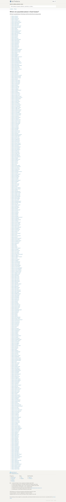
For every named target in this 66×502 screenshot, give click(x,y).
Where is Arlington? (15, 19)
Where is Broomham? (15, 64)
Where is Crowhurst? (15, 124)
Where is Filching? (15, 162)
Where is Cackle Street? (16, 80)
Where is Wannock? (15, 435)
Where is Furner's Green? (16, 187)
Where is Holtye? (15, 232)
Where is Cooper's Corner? (16, 113)
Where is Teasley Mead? (16, 401)
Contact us (30, 478)
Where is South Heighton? (16, 380)
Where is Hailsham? (15, 206)
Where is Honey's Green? (16, 233)
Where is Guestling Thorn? (16, 202)
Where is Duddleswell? (16, 139)
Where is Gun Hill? (15, 203)
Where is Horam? (15, 237)
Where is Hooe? (14, 234)
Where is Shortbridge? (15, 371)
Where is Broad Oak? (15, 58)
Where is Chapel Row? (16, 95)
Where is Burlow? (15, 71)
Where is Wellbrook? (15, 441)
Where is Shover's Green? (16, 374)
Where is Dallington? (15, 128)
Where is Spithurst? (15, 383)
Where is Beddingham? (16, 32)
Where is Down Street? (16, 138)
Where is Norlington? (15, 303)
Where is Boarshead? (15, 46)
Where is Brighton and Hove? (17, 56)
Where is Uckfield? (15, 423)
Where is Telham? (15, 402)
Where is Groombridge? (16, 198)
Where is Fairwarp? (15, 160)
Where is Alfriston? (15, 17)
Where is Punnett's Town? (16, 345)
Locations (11, 9)
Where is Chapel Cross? (16, 93)
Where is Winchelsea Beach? (17, 456)
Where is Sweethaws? (15, 397)
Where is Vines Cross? (16, 430)
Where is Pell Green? (15, 324)
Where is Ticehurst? (15, 413)
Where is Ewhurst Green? (16, 156)
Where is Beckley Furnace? (16, 30)
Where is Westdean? (15, 443)
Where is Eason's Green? (16, 143)
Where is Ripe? (14, 349)
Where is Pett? (14, 327)
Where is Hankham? (15, 212)
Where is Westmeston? (16, 446)
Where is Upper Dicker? (16, 425)
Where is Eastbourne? (15, 150)
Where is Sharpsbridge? (16, 369)
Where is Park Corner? (16, 320)
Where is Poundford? (15, 341)
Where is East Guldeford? (16, 146)
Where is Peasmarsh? (15, 323)
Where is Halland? (15, 208)
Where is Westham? (15, 445)
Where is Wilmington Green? (17, 454)
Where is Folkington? (15, 175)
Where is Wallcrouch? (15, 434)
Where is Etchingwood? (16, 155)
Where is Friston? (15, 186)
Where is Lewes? (15, 258)
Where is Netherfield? (15, 296)
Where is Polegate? (15, 337)
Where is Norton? (15, 313)
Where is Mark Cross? (15, 276)
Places (15, 9)
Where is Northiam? (15, 312)
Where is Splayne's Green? (16, 385)
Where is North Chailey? (16, 306)
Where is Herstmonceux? (16, 224)
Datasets (22, 478)
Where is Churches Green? (16, 104)
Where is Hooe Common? (16, 235)
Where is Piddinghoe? (15, 330)
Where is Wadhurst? (15, 432)
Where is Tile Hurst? (15, 416)
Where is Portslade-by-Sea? (16, 339)
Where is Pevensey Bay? (16, 329)
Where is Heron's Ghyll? (16, 223)
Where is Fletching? (15, 170)
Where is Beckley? (15, 29)
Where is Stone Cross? (16, 390)
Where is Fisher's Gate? (16, 165)
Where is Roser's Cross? (16, 355)
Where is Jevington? (15, 249)
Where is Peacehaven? (16, 322)
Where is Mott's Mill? (15, 288)
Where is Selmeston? (15, 367)
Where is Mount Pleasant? (16, 291)
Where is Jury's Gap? (15, 251)
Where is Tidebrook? (15, 414)
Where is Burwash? (15, 74)
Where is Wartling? (15, 438)
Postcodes (13, 481)
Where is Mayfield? (15, 282)
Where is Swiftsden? (15, 398)
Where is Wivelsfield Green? (17, 464)
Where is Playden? (15, 333)
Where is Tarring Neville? (16, 399)
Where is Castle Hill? (15, 87)
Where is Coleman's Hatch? (16, 109)
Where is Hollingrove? (15, 228)
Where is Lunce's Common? (16, 270)
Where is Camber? (15, 85)
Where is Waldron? (15, 433)
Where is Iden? (14, 244)
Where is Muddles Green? (16, 293)
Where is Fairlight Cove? (16, 159)
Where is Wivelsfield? (15, 462)
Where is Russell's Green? (16, 360)
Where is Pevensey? (15, 328)
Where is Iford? (14, 245)
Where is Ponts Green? (16, 338)
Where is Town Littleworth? (16, 417)
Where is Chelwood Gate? (16, 98)
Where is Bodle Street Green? (17, 49)
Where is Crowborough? (16, 123)
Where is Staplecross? (15, 387)
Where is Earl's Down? (16, 141)
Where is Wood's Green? (16, 466)
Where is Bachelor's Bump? (16, 22)
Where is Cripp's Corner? (16, 121)
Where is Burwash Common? (17, 75)
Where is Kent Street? (15, 253)
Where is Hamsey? (15, 211)
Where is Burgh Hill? (15, 70)
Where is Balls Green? (15, 23)
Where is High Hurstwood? (16, 227)
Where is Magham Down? (16, 272)
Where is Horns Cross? (16, 239)
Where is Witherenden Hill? (16, 460)
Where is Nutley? (15, 314)
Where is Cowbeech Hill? (16, 119)
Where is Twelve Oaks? (16, 422)
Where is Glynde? (15, 190)
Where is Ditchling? (15, 133)
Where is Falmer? (15, 161)
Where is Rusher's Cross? (16, 357)
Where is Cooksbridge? (16, 112)
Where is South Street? (16, 381)
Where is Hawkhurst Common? (17, 217)
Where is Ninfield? (15, 302)
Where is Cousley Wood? (16, 117)
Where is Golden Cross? (16, 193)
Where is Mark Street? (15, 278)
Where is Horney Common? (16, 238)
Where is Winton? (15, 459)
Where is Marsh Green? (16, 281)
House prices (13, 477)
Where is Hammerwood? (16, 209)
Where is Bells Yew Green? (16, 33)
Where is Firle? (14, 164)
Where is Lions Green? (16, 259)
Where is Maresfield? (15, 275)
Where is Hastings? (15, 216)
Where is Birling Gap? (15, 40)
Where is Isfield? (14, 246)
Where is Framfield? (15, 181)
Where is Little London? (16, 264)
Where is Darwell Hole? (16, 130)
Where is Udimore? (15, 424)
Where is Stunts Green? (16, 395)
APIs (21, 477)
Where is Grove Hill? (15, 200)
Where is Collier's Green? (16, 111)
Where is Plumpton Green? (16, 335)
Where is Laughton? (15, 255)
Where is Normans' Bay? (16, 304)
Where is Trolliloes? (15, 419)
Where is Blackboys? (15, 43)
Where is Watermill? (15, 440)
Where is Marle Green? (16, 280)
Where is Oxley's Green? (16, 318)
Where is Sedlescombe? (16, 366)
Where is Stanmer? (15, 386)
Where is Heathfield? (15, 218)
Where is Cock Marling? (16, 106)
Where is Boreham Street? (16, 50)
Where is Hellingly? (15, 220)
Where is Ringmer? (15, 348)
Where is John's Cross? (16, 250)
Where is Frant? (14, 182)
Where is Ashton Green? (16, 21)
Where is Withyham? (15, 461)
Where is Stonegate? (15, 392)
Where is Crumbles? (15, 127)
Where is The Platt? (15, 407)
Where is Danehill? (15, 129)
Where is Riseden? (15, 350)
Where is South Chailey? (16, 378)
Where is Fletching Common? (17, 171)
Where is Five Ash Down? (16, 166)
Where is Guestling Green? (16, 201)
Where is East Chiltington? (16, 144)
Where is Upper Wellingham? (17, 428)
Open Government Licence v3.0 (36, 487)
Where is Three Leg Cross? (16, 411)
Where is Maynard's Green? (16, 283)
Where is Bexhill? (15, 37)
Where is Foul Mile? (15, 177)
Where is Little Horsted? (16, 262)
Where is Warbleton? (15, 436)
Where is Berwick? (15, 34)
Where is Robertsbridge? (16, 351)
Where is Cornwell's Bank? (16, 114)
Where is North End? (15, 308)
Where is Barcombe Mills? (16, 27)
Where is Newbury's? (15, 298)
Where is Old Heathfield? (16, 317)
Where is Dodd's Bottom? (16, 135)
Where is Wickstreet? (15, 450)
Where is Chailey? (15, 91)
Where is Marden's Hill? (16, 274)
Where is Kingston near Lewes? (17, 254)
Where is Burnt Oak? (15, 72)
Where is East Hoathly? (16, 148)
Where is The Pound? (15, 408)
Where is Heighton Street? (16, 219)
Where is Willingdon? (15, 451)
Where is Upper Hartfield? (16, 427)
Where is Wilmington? (15, 453)
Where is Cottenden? (15, 116)
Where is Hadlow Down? (16, 204)
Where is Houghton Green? (16, 240)
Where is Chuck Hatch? (16, 103)
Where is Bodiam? (15, 48)
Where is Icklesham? (15, 243)
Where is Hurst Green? (16, 241)
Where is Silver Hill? (15, 375)
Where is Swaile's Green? (16, 396)
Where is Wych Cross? (16, 469)
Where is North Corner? (16, 307)
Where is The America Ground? (17, 406)
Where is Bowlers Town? (16, 51)
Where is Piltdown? (15, 332)
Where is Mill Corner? (15, 285)
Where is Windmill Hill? (16, 457)
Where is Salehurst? (15, 364)
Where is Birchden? (15, 38)
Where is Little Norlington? (16, 265)
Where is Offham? (15, 316)
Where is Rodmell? (15, 353)
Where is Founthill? (15, 179)
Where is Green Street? (16, 197)
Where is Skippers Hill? (16, 376)
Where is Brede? (14, 53)
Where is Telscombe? (15, 403)
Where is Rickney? (15, 346)
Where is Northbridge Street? (17, 309)
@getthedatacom (14, 472)
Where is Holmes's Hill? (16, 229)
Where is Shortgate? (15, 372)
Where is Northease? (15, 311)
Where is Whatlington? (16, 448)
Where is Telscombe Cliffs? (16, 404)
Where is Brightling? (15, 54)
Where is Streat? (14, 393)
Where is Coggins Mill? (16, 108)
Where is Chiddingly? (15, 100)
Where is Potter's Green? (16, 340)
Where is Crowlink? (15, 125)
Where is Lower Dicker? (16, 266)
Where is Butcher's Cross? (16, 77)
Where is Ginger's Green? (16, 188)
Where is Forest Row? (15, 176)
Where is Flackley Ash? (16, 169)
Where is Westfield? (15, 444)
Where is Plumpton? (15, 334)
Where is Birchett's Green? (16, 39)
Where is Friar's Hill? (15, 185)
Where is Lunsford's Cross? (16, 271)
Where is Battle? (14, 28)
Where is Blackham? (15, 44)
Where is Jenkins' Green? (16, 248)
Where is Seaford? (15, 365)
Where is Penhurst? (15, 325)
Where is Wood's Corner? (16, 465)
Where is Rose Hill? (15, 354)
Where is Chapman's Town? (16, 96)
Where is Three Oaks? (15, 412)
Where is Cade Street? (16, 83)
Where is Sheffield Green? (16, 370)
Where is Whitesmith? (15, 449)
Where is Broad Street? (16, 60)
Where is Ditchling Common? (17, 134)
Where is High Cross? (15, 225)
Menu (54, 1)
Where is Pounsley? (15, 344)
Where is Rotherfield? (15, 356)
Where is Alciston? (15, 16)
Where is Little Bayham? (16, 261)
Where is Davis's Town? (16, 132)
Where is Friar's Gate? (15, 183)
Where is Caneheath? (15, 86)
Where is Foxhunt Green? (16, 180)
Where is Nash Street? (15, 295)
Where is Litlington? (15, 260)
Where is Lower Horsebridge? (17, 267)
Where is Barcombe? (15, 24)
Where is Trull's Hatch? (16, 420)
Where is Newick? (15, 301)
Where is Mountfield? (15, 292)
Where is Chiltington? (15, 102)
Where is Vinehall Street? (16, 429)
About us (30, 477)
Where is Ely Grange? (15, 151)
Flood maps (13, 478)
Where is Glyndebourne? (16, 191)
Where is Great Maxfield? (16, 196)
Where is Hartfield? (15, 213)
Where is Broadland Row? (16, 61)
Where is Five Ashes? (15, 167)
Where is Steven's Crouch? (16, 388)
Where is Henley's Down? (16, 222)
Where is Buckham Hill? (16, 67)
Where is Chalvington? (16, 92)
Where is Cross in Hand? (16, 122)
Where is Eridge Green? (16, 153)
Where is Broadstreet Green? (17, 63)
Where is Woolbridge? (15, 467)
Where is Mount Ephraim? (16, 290)
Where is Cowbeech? (15, 118)
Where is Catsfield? (15, 88)
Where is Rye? (14, 361)
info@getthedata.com (14, 473)
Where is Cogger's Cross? (16, 107)
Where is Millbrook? (15, 286)
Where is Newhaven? (15, 299)
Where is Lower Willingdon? (16, 269)
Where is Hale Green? (15, 207)
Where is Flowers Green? (16, 174)
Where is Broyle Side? (15, 66)
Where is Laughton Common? (17, 256)
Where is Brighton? (15, 55)
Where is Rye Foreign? (16, 362)
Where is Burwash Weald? (16, 76)
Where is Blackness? (15, 45)
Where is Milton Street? (16, 287)
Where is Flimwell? (15, 172)
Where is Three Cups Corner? (17, 409)
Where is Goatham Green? (16, 192)
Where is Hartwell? (15, 214)
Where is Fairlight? (15, 158)
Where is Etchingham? (16, 154)
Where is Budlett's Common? (17, 69)
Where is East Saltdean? (16, 149)
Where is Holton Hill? (15, 230)
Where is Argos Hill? (15, 18)
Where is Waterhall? (15, 439)
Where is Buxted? (15, 79)
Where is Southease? (15, 382)
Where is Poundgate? (15, 343)
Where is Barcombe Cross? (16, 25)
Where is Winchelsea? (15, 455)
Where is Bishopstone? (16, 42)
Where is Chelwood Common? (17, 97)
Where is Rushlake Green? (16, 359)
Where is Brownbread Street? (17, 65)
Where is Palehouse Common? (17, 319)
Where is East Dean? (15, 145)
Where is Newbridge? (15, 297)
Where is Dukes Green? (16, 140)
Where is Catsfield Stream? (16, 90)
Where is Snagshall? (15, 377)
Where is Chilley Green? (16, 101)
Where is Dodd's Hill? (15, 137)
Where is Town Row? (15, 418)
